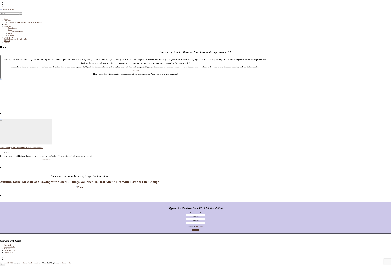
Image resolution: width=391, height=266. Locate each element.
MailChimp (199, 226)
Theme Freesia (27, 263)
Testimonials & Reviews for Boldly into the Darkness (25, 22)
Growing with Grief (6, 263)
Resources (7, 26)
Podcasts (11, 35)
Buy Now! (135, 70)
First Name (195, 217)
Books (10, 30)
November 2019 (9, 250)
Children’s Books (17, 32)
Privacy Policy (67, 263)
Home (6, 19)
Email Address (195, 213)
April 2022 (7, 245)
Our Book (7, 21)
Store (5, 24)
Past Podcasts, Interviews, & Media (15, 39)
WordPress (36, 263)
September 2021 (9, 247)
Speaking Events (9, 37)
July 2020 (7, 249)
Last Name (195, 221)
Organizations (12, 28)
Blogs (10, 33)
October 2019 (8, 252)
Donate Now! (46, 160)
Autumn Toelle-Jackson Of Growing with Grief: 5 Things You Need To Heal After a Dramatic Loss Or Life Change (79, 182)
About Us (7, 41)
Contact (6, 42)
